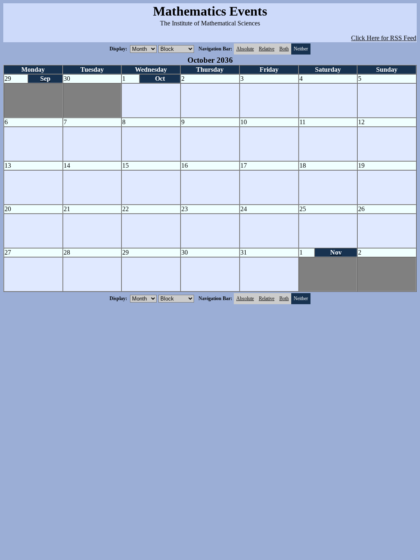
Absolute (245, 49)
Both (284, 49)
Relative (266, 49)
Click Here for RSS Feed (383, 37)
